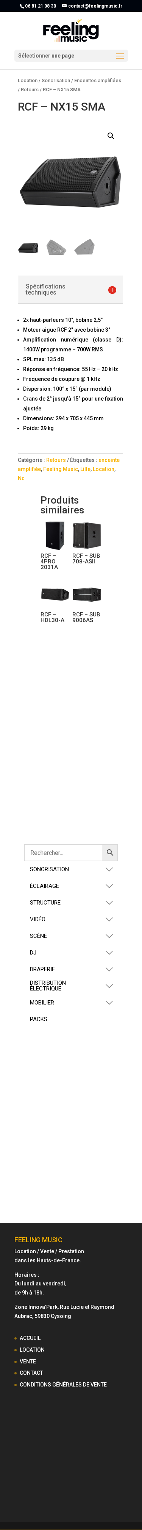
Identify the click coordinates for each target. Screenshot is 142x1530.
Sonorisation (56, 80)
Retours (30, 89)
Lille (85, 469)
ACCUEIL (30, 1338)
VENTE (28, 1361)
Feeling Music (60, 469)
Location (27, 80)
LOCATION (32, 1350)
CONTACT (31, 1373)
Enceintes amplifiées (97, 80)
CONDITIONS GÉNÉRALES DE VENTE (63, 1385)
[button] (111, 136)
